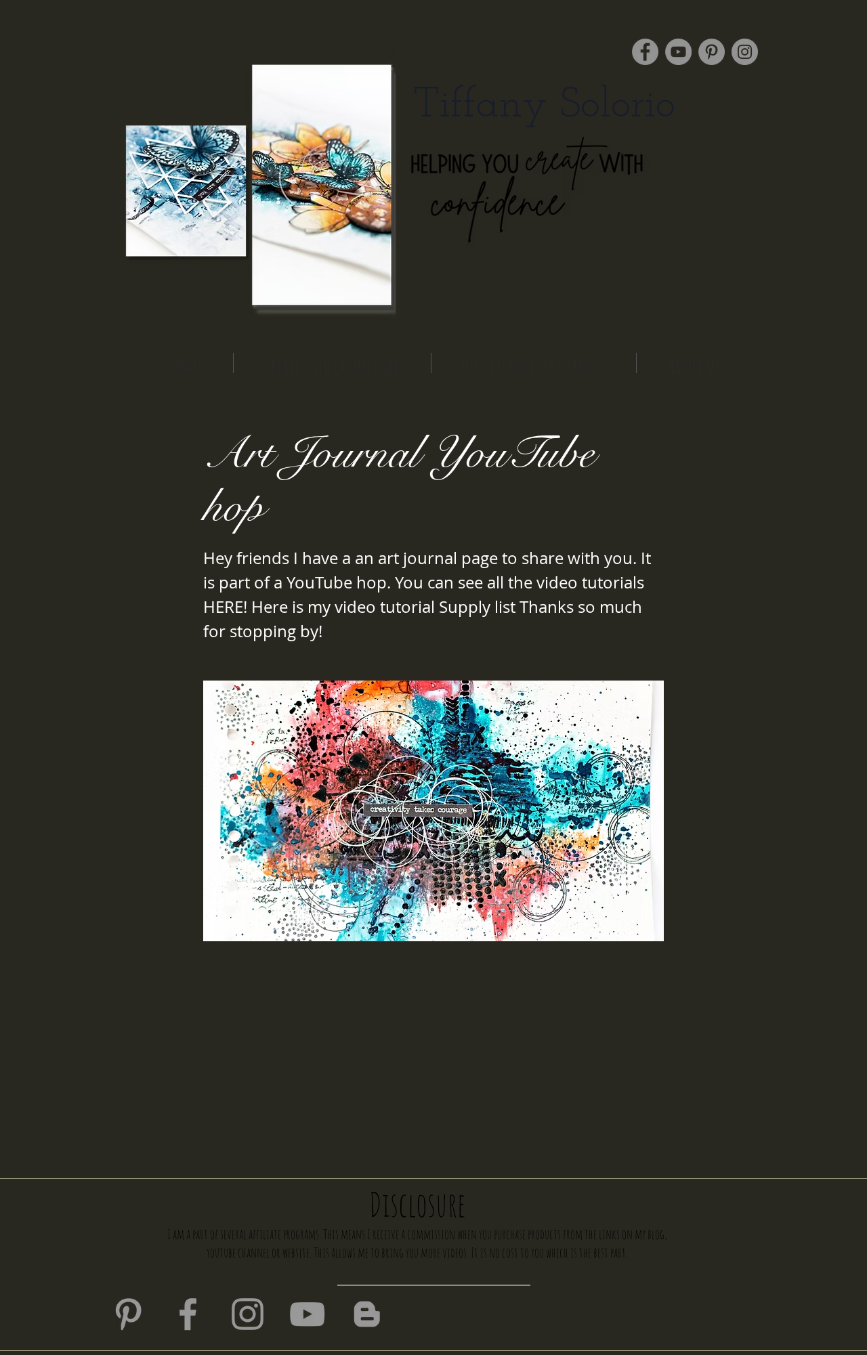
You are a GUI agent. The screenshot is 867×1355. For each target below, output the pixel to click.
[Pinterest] (711, 52)
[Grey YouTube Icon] (307, 1314)
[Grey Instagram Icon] (247, 1314)
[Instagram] (745, 52)
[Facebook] (645, 52)
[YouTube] (678, 52)
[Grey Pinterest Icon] (128, 1314)
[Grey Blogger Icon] (366, 1314)
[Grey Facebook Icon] (188, 1314)
